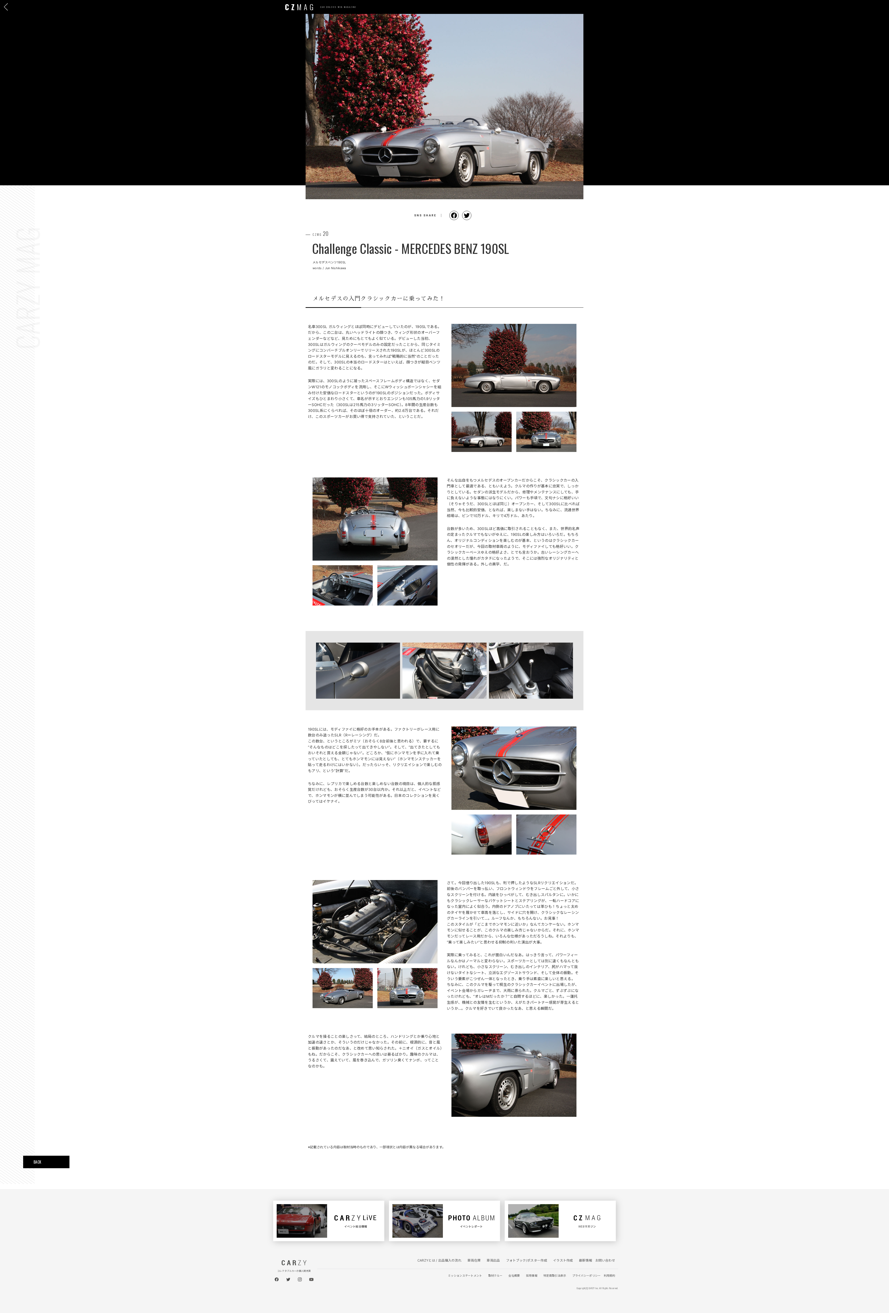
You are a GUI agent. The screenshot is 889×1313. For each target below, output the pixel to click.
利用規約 (609, 1275)
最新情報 (585, 1260)
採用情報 (531, 1275)
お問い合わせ (605, 1260)
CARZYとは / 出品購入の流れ (439, 1260)
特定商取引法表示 (554, 1275)
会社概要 (514, 1275)
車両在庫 (474, 1260)
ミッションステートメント (465, 1275)
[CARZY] (294, 1264)
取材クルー (495, 1275)
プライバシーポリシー (586, 1275)
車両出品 (493, 1260)
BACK (37, 1162)
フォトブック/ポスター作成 (526, 1260)
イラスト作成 (563, 1260)
